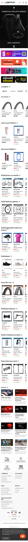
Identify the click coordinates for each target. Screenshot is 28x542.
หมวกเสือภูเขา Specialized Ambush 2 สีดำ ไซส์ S (6, 248)
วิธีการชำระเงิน (4, 478)
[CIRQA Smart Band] (7, 392)
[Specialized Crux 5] (7, 409)
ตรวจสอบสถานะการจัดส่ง (6, 476)
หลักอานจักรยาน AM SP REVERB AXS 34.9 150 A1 (18, 379)
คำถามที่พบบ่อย (18, 478)
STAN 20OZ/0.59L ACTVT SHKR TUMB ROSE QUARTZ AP (6, 140)
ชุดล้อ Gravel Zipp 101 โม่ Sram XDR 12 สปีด (18, 218)
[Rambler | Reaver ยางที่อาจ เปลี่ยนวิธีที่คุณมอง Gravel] (21, 442)
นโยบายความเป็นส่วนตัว (5, 490)
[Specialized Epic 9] (7, 426)
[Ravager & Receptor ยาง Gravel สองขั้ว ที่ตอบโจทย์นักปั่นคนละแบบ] (7, 442)
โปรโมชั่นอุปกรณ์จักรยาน (8, 309)
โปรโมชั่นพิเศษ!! (5, 256)
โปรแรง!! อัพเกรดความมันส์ (9, 361)
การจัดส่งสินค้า (4, 480)
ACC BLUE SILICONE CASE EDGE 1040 (17, 167)
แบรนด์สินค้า (4, 87)
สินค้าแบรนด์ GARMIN (7, 149)
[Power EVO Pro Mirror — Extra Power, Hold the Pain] (21, 426)
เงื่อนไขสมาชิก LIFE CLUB (6, 494)
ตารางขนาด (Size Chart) (6, 482)
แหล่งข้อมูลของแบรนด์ (19, 488)
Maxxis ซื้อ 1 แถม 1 (6, 282)
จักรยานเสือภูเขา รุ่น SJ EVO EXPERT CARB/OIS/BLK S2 (18, 193)
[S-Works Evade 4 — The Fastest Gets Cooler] (21, 409)
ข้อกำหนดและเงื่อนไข (5, 488)
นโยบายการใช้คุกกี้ (13, 534)
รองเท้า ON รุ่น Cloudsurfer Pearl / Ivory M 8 (18, 274)
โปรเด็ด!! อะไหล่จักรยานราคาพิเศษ (10, 335)
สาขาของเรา (17, 490)
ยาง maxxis (4, 97)
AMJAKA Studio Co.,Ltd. (14, 527)
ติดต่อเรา (16, 492)
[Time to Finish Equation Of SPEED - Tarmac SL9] (21, 392)
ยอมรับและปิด (5, 538)
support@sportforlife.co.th (7, 508)
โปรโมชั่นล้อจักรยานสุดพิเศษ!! (9, 202)
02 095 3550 (4, 506)
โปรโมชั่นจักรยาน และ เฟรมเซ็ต (10, 175)
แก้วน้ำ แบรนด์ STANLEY (8, 123)
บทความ (3, 387)
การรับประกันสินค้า (18, 476)
